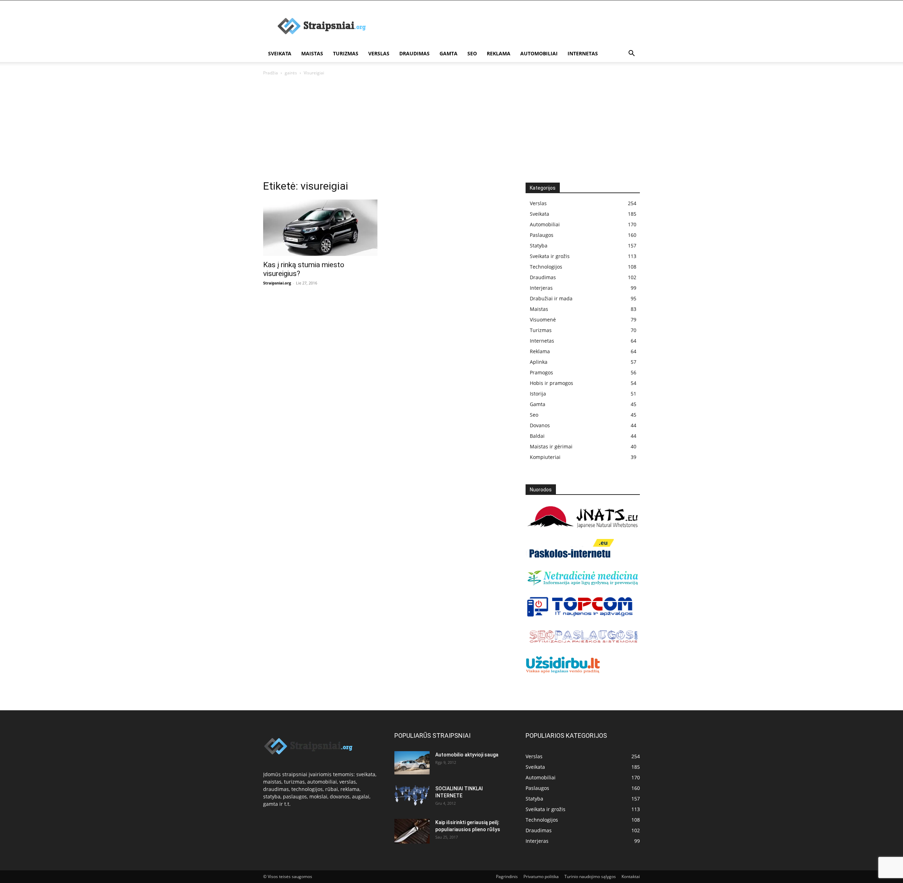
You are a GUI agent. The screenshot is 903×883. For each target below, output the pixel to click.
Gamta (448, 53)
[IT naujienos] (580, 615)
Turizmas (345, 53)
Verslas (378, 53)
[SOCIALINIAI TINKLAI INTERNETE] (412, 795)
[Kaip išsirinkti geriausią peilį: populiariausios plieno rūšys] (412, 831)
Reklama (498, 53)
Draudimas (414, 53)
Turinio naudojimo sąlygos (590, 876)
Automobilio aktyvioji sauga (466, 755)
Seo (472, 53)
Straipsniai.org (277, 283)
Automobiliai (539, 53)
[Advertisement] (451, 129)
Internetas (583, 53)
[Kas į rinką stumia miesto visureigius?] (320, 228)
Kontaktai (631, 876)
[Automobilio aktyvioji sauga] (412, 763)
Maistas (312, 53)
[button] (631, 54)
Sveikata (279, 53)
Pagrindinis (507, 876)
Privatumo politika (541, 876)
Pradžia (270, 73)
